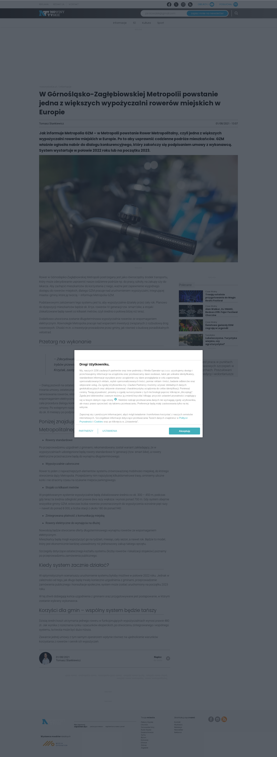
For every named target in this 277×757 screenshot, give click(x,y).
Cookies (98, 421)
